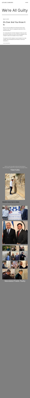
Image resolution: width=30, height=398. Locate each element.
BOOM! (26, 2)
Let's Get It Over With (7, 2)
